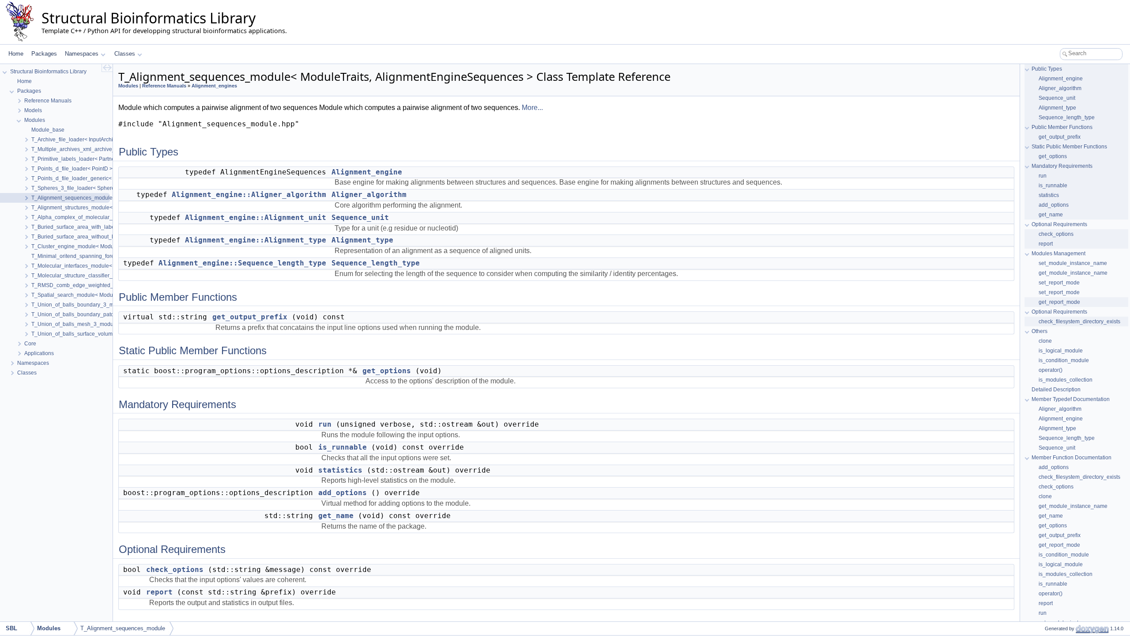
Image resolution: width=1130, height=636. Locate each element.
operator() (1050, 370)
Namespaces (81, 53)
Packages (44, 53)
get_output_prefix (249, 317)
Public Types (1047, 69)
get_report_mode (1059, 302)
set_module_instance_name (1073, 263)
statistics (340, 470)
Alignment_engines (214, 85)
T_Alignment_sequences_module (122, 628)
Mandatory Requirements (1062, 166)
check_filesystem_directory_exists (1079, 321)
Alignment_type (362, 240)
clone (1045, 341)
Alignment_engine (366, 172)
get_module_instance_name (1073, 273)
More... (532, 107)
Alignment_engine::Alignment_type (255, 240)
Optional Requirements (1059, 224)
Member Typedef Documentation (1071, 399)
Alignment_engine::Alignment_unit (255, 217)
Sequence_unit (360, 217)
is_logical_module (1061, 351)
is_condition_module (1064, 360)
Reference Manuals (164, 85)
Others (1039, 331)
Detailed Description (1056, 389)
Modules (128, 85)
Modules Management (1058, 253)
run (324, 424)
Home (15, 53)
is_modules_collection (1065, 380)
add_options (342, 492)
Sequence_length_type (375, 263)
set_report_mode (1059, 283)
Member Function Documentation (1071, 457)
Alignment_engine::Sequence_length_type (242, 263)
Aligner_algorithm (369, 194)
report (159, 592)
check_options (174, 569)
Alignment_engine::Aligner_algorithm (249, 194)
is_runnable (342, 447)
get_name (336, 515)
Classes (124, 53)
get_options (386, 371)
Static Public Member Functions (1069, 147)
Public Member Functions (1062, 127)
